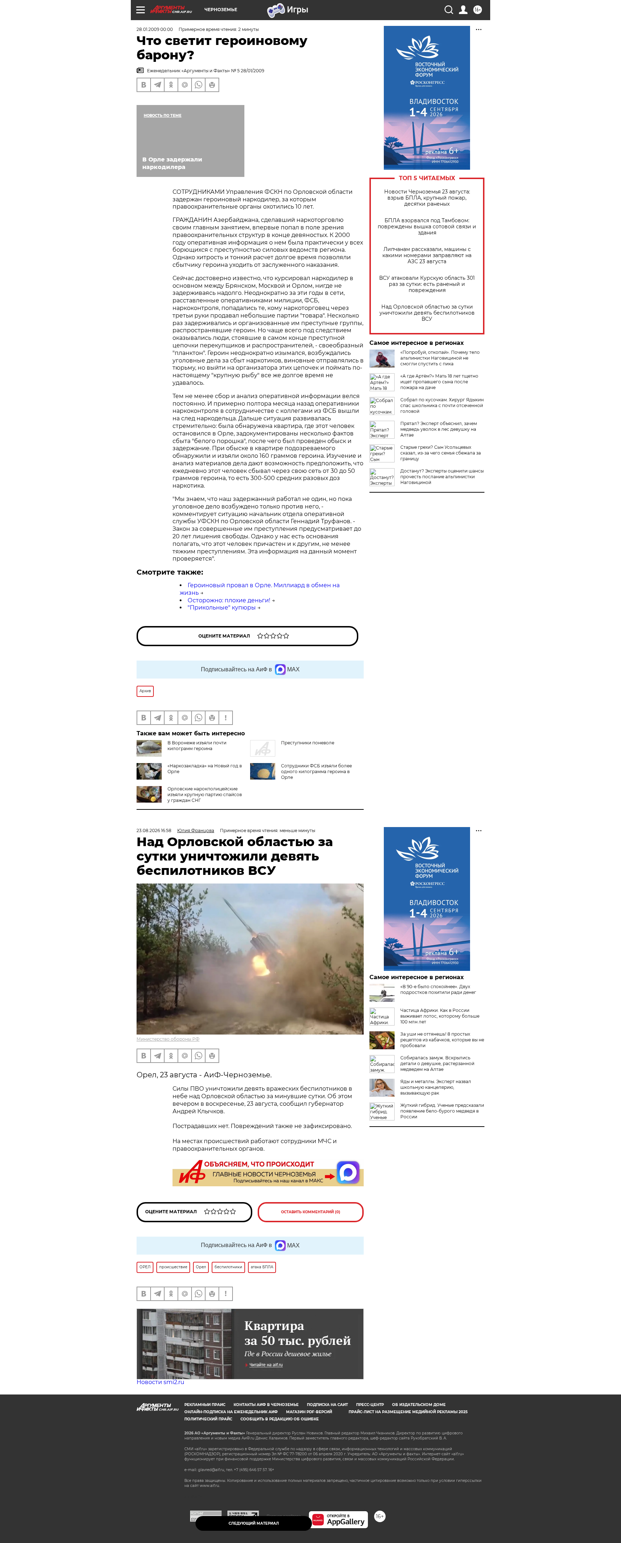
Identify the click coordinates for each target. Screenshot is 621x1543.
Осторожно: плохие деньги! (229, 600)
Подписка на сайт (327, 1404)
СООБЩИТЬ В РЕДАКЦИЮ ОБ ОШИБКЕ (279, 1419)
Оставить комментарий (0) (310, 1212)
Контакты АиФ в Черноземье (266, 1404)
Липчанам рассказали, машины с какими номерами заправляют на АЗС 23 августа (427, 255)
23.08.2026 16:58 (154, 830)
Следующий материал (254, 1523)
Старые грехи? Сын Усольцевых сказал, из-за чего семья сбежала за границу (440, 452)
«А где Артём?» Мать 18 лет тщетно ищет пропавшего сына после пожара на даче (439, 381)
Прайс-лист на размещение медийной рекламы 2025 (408, 1412)
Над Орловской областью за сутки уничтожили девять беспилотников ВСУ (427, 313)
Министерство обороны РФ (168, 1039)
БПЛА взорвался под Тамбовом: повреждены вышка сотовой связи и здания (427, 227)
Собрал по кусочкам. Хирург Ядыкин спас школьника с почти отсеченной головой (442, 405)
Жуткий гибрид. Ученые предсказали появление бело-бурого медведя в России (442, 1111)
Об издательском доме (419, 1404)
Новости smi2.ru (160, 1382)
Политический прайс (208, 1419)
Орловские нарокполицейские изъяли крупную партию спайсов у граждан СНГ (204, 794)
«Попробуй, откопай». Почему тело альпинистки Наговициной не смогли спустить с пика (440, 358)
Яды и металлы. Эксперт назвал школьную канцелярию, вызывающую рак (435, 1087)
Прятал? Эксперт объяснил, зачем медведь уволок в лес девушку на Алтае (438, 429)
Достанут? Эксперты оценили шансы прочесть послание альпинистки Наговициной (442, 476)
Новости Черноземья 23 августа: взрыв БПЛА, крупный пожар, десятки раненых (427, 198)
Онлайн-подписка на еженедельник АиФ (231, 1412)
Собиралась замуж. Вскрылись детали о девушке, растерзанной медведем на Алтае (437, 1063)
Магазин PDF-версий (309, 1412)
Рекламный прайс (204, 1404)
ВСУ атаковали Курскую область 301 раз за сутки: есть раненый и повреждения (427, 284)
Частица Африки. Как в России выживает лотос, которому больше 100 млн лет (439, 1016)
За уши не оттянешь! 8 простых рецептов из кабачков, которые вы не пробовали (442, 1039)
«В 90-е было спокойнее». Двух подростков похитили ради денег (438, 989)
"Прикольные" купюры (222, 607)
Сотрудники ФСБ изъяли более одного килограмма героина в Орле (316, 771)
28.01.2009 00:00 (155, 29)
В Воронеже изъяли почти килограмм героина (196, 745)
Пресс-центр (370, 1404)
